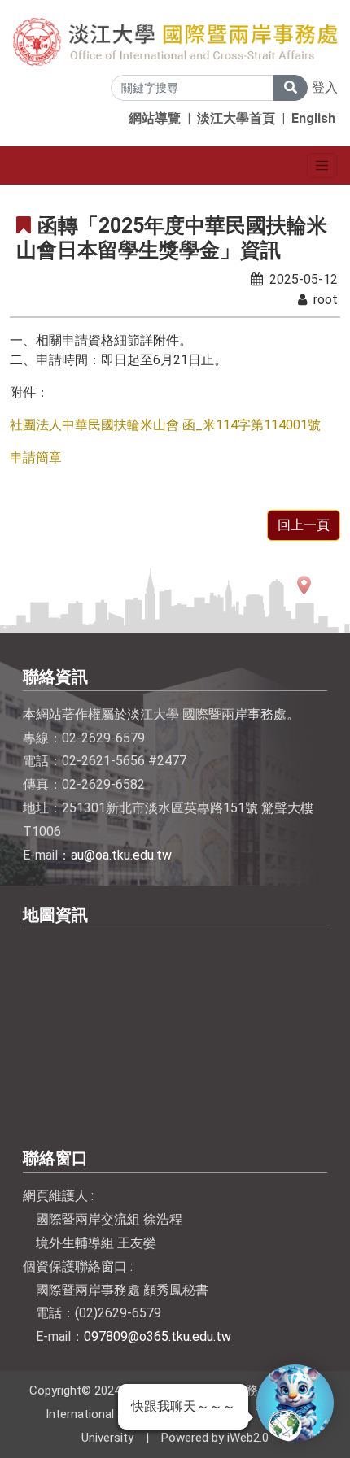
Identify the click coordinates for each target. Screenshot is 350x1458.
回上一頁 (304, 525)
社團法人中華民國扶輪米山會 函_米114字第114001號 (165, 425)
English (313, 118)
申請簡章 (36, 457)
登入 (325, 87)
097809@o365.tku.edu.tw (157, 1336)
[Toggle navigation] (322, 165)
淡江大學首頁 (236, 118)
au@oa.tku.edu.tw (121, 855)
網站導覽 (155, 118)
